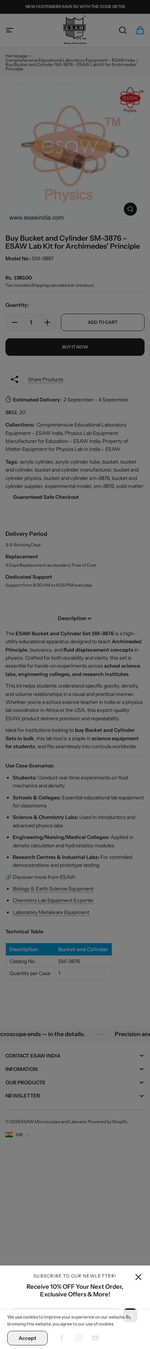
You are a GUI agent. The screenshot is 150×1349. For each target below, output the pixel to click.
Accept (27, 1338)
